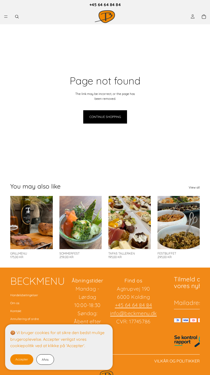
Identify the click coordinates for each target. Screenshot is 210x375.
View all (194, 187)
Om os (14, 303)
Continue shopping (105, 117)
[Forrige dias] (16, 222)
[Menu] (6, 17)
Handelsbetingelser (24, 295)
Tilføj (147, 241)
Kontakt (15, 311)
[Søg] (17, 16)
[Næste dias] (47, 222)
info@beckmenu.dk (133, 313)
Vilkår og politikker (177, 360)
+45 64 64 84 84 (105, 4)
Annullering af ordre (24, 319)
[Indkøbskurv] (203, 16)
